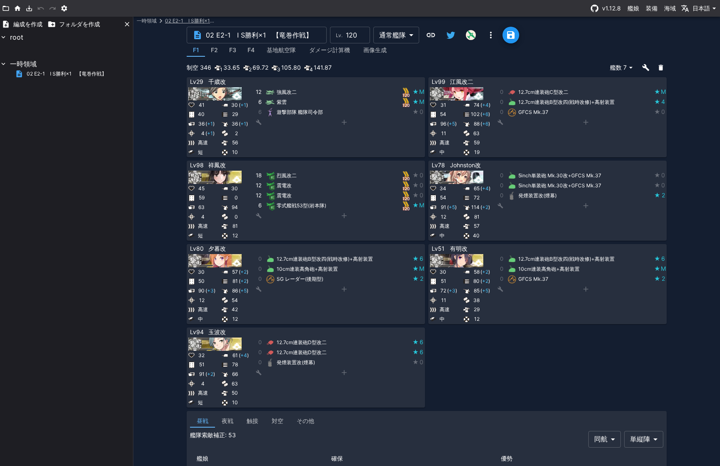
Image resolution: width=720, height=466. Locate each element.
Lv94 (197, 331)
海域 (670, 8)
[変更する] (400, 82)
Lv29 (196, 81)
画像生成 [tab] (375, 49)
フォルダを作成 (79, 24)
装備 (652, 8)
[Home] (17, 8)
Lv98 (197, 165)
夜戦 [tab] (227, 420)
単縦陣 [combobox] (640, 439)
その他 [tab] (305, 420)
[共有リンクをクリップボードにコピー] (430, 35)
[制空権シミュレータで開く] (470, 35)
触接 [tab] (252, 420)
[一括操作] (646, 67)
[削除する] (420, 82)
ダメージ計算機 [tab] (329, 49)
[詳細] (390, 82)
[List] (6, 8)
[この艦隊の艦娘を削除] (661, 67)
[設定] (64, 8)
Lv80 (197, 248)
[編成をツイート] (450, 35)
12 (259, 91)
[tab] (196, 50)
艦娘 (633, 8)
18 (259, 175)
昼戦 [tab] (202, 420)
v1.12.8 (611, 8)
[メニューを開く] (490, 35)
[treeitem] (66, 45)
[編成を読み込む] (29, 8)
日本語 (701, 8)
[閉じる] (127, 24)
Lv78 (438, 165)
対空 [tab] (277, 420)
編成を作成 (27, 24)
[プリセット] (410, 82)
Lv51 (438, 248)
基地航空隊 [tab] (281, 49)
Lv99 (438, 81)
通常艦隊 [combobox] (392, 35)
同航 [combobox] (601, 439)
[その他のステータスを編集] (380, 82)
